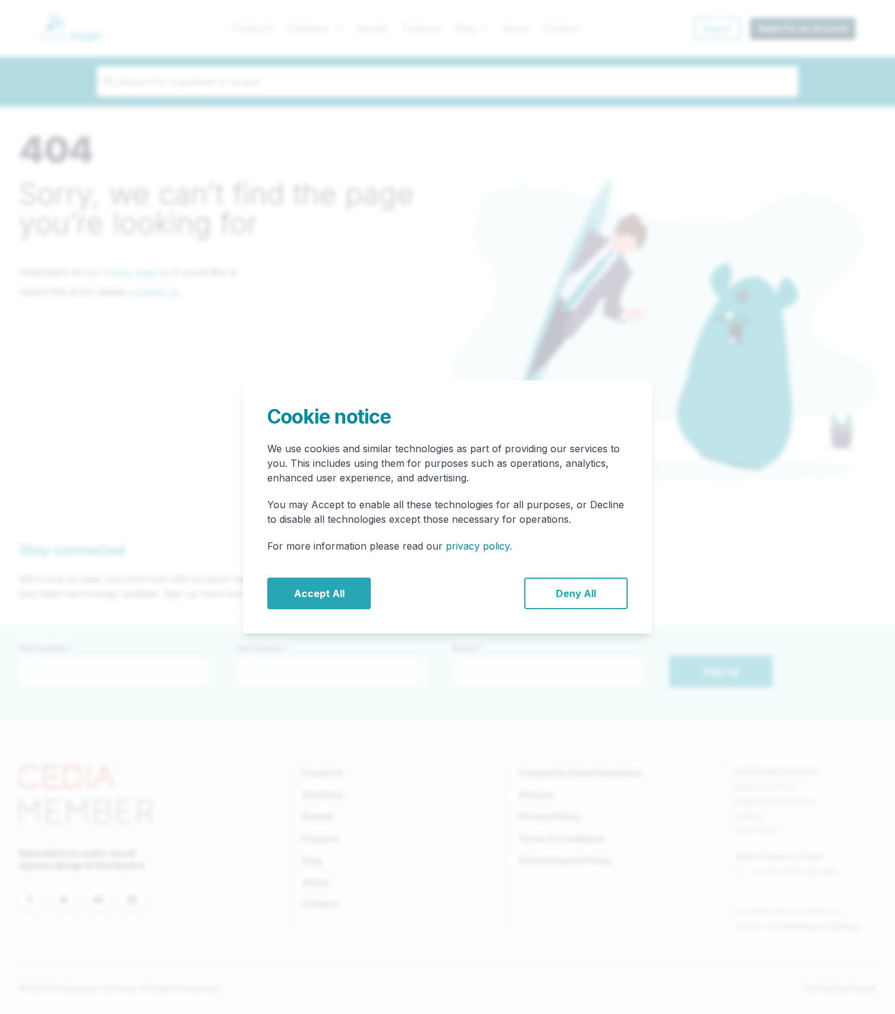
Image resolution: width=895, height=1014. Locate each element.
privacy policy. (479, 546)
